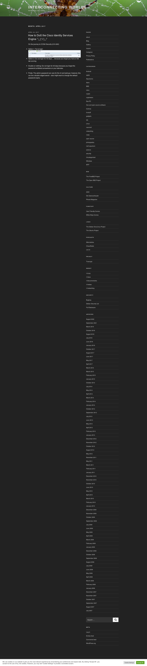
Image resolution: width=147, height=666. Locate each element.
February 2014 (91, 401)
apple (88, 75)
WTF (87, 165)
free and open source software (96, 105)
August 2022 (90, 319)
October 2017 (90, 349)
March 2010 (90, 498)
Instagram (89, 52)
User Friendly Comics (93, 211)
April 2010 (89, 495)
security (88, 153)
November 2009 (91, 513)
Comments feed (91, 640)
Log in (88, 632)
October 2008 (90, 554)
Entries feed (90, 636)
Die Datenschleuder (92, 196)
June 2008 (89, 569)
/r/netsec (89, 284)
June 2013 (89, 420)
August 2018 (90, 334)
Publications (90, 60)
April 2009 (89, 536)
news (88, 135)
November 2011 (91, 457)
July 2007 (89, 611)
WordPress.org (91, 643)
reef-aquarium (90, 146)
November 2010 (91, 480)
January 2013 (90, 435)
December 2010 (91, 476)
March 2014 (90, 398)
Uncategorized (90, 157)
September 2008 (91, 558)
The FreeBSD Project (93, 176)
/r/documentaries (91, 281)
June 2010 (89, 487)
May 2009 (89, 532)
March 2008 (90, 581)
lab (87, 120)
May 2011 (89, 461)
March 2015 (90, 371)
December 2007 (91, 592)
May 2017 (89, 360)
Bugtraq (88, 300)
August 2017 (90, 353)
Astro (88, 83)
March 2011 (90, 465)
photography (90, 142)
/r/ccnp (88, 273)
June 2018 (89, 342)
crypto (88, 94)
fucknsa (88, 109)
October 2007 (90, 599)
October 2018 (90, 330)
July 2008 (89, 566)
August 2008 (90, 562)
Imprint (88, 48)
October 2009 (90, 517)
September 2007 (91, 603)
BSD (87, 86)
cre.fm (88, 250)
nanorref (89, 127)
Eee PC (88, 101)
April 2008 (89, 577)
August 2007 (90, 607)
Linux (88, 124)
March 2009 (90, 540)
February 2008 (91, 584)
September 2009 (91, 521)
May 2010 (89, 491)
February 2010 (91, 502)
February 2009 (91, 543)
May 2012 (89, 454)
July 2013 (89, 416)
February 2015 (91, 375)
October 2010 (90, 484)
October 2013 (90, 409)
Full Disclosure (91, 307)
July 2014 (89, 386)
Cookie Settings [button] (129, 663)
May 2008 (89, 573)
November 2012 (91, 442)
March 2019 (90, 327)
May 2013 (89, 424)
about (88, 37)
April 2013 (89, 428)
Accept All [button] (140, 663)
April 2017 (89, 364)
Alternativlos (90, 242)
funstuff (88, 112)
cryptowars (89, 97)
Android (88, 71)
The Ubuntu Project (92, 230)
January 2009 (90, 547)
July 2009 (89, 525)
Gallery (88, 45)
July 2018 (89, 338)
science (88, 150)
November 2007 (91, 596)
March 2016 (90, 368)
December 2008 (91, 551)
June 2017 (89, 356)
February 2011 (91, 469)
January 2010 (90, 506)
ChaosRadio (90, 246)
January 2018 (90, 345)
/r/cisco (88, 277)
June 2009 (89, 528)
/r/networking (90, 288)
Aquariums (89, 79)
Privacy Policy (90, 56)
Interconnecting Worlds (57, 7)
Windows (89, 161)
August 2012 (90, 450)
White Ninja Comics (92, 215)
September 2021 (91, 323)
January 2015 (90, 379)
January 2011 (90, 472)
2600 (87, 192)
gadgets (88, 116)
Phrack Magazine (91, 199)
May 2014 (89, 390)
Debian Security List (92, 304)
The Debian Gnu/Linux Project (95, 227)
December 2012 (91, 439)
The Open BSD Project (93, 180)
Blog (87, 41)
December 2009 (91, 510)
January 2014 (90, 405)
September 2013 (91, 413)
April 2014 (89, 394)
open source (90, 139)
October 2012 (90, 446)
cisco (87, 90)
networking (89, 131)
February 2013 (91, 431)
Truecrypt (89, 261)
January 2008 (90, 588)
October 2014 (90, 383)
